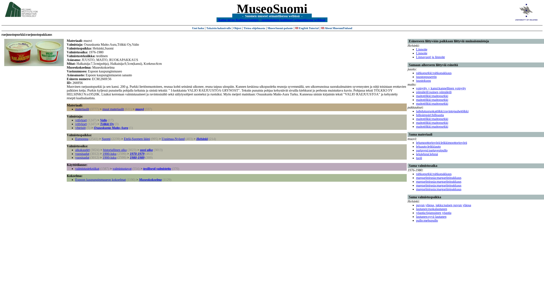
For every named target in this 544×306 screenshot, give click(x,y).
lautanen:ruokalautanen (431, 209)
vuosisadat (82, 154)
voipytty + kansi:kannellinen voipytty (441, 88)
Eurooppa (81, 139)
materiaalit (82, 109)
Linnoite (421, 49)
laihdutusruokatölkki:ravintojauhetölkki (442, 111)
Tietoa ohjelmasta (254, 28)
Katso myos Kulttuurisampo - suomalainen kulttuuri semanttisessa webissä (271, 19)
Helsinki (202, 139)
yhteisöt (80, 128)
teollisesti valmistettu (157, 168)
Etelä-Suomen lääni (137, 139)
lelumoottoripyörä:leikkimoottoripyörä (441, 142)
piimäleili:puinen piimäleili (434, 92)
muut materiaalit (113, 109)
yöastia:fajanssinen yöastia (433, 213)
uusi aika (146, 150)
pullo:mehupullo (427, 220)
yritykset (81, 120)
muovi (139, 109)
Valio (103, 120)
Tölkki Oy (107, 124)
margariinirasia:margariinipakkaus (438, 178)
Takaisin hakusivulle (219, 28)
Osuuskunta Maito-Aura (111, 128)
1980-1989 (137, 157)
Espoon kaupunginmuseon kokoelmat (100, 179)
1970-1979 (137, 154)
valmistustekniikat (87, 168)
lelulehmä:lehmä (427, 154)
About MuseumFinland (338, 28)
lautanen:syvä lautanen (431, 216)
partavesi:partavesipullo (432, 150)
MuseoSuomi (272, 9)
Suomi (106, 139)
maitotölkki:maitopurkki (432, 96)
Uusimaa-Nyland (173, 139)
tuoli (419, 158)
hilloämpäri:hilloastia (430, 115)
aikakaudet (82, 150)
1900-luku (109, 154)
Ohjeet (237, 28)
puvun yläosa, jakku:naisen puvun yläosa (443, 205)
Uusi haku (198, 28)
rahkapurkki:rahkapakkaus (434, 73)
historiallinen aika (115, 150)
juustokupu (423, 80)
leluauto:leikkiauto (428, 146)
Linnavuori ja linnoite (430, 57)
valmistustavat (122, 168)
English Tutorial (308, 28)
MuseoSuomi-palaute (280, 28)
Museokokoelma (150, 179)
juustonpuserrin (426, 77)
